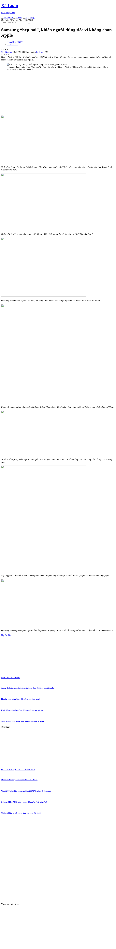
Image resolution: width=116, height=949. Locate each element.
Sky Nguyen (6, 52)
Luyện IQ (8, 17)
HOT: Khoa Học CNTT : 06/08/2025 (18, 769)
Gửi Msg (5, 727)
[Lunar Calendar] (24, 18)
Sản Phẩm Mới (12, 45)
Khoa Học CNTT (15, 42)
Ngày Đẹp (30, 17)
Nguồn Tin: (6, 635)
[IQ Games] (2, 18)
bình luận (40, 52)
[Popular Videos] (14, 18)
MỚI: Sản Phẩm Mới (10, 677)
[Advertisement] (58, 93)
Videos (19, 17)
